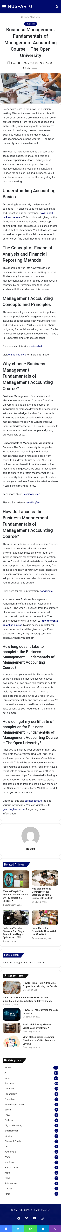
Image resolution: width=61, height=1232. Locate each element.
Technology (11, 1094)
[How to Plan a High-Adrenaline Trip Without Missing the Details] (11, 987)
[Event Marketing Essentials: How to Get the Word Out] (45, 917)
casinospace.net (34, 800)
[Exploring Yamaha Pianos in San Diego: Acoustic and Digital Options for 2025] (16, 917)
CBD (7, 1146)
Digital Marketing (13, 1125)
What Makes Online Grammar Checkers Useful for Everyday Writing (39, 1040)
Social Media (11, 1167)
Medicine (9, 1162)
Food (7, 1178)
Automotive (11, 1183)
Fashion (9, 1120)
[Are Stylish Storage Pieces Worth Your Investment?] (11, 1028)
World (7, 1157)
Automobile (10, 1151)
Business (35, 17)
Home (26, 17)
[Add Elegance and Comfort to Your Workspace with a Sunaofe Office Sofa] (45, 878)
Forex (7, 1193)
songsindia (46, 591)
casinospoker (32, 494)
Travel (8, 1115)
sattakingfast (33, 502)
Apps (7, 1172)
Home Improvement (15, 1104)
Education (10, 1099)
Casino (8, 1136)
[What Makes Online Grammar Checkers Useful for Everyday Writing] (11, 1041)
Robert (30, 848)
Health (8, 1067)
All (6, 1073)
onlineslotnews (17, 354)
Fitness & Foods (13, 1141)
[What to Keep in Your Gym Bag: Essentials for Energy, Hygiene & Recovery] (16, 879)
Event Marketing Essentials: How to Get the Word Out (44, 931)
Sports (8, 1109)
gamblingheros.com (14, 809)
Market (8, 1188)
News (7, 1078)
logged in (21, 962)
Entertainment (12, 1130)
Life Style (9, 1088)
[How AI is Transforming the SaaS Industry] (11, 1014)
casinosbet (35, 346)
